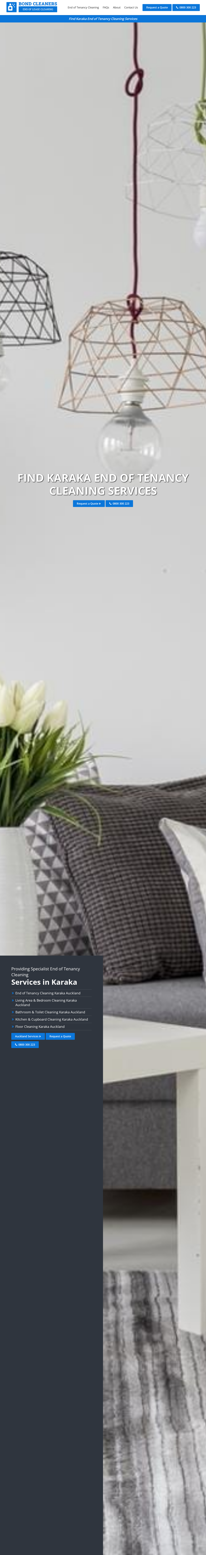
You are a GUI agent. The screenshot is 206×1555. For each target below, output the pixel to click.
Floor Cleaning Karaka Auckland (40, 1026)
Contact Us (131, 7)
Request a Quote (157, 7)
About (116, 7)
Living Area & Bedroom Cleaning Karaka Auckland (46, 1002)
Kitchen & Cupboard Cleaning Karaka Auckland (51, 1019)
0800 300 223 (187, 7)
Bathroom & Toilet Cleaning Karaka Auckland (50, 1012)
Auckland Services (27, 1036)
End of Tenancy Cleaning (83, 7)
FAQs (106, 7)
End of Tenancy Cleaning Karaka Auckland (47, 993)
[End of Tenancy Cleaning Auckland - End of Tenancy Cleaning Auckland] (31, 11)
